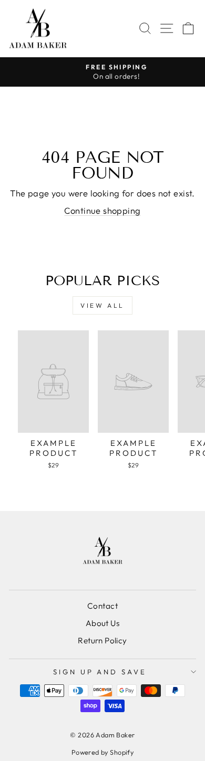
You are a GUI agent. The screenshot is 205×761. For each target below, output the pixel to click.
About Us (102, 623)
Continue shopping (102, 210)
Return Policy (102, 640)
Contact (102, 606)
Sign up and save (100, 672)
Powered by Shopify (102, 752)
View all (102, 305)
